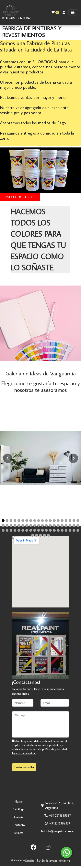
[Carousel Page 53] (50, 530)
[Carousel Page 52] (46, 530)
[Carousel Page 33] (50, 525)
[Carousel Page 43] (11, 530)
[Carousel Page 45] (18, 530)
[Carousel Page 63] (40, 535)
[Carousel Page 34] (54, 525)
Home (19, 801)
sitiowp (18, 833)
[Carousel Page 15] (58, 520)
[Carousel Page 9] (34, 520)
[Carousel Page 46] (22, 530)
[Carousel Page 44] (15, 530)
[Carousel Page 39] (74, 525)
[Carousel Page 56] (62, 530)
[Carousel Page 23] (11, 525)
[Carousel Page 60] (77, 530)
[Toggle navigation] (72, 12)
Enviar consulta (24, 767)
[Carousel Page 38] (70, 525)
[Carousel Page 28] (30, 525)
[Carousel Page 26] (22, 525)
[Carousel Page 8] (30, 520)
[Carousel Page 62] (36, 535)
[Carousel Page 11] (42, 520)
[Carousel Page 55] (58, 530)
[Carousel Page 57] (66, 530)
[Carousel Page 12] (46, 520)
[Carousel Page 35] (58, 525)
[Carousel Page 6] (22, 520)
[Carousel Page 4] (15, 520)
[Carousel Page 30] (38, 525)
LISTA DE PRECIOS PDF (20, 197)
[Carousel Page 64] (44, 535)
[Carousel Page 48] (30, 530)
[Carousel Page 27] (26, 525)
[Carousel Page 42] (7, 530)
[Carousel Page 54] (54, 530)
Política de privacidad (24, 753)
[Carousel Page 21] (3, 525)
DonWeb (29, 860)
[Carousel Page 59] (74, 530)
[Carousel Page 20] (77, 520)
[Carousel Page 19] (74, 520)
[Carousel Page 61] (32, 535)
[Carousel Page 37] (66, 525)
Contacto (19, 825)
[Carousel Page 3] (11, 520)
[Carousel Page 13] (50, 520)
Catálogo (19, 809)
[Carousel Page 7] (26, 520)
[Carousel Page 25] (18, 525)
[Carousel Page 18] (70, 520)
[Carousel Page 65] (48, 535)
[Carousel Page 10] (38, 520)
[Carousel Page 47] (26, 530)
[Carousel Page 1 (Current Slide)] (3, 520)
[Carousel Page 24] (15, 525)
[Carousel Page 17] (66, 520)
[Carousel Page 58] (70, 530)
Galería (18, 817)
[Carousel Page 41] (3, 530)
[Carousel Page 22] (7, 525)
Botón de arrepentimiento (53, 860)
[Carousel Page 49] (34, 530)
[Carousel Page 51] (42, 530)
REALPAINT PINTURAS (16, 18)
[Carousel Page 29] (34, 525)
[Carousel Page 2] (7, 520)
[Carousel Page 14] (54, 520)
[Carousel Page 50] (38, 530)
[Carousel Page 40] (77, 525)
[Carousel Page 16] (62, 520)
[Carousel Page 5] (18, 520)
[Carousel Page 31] (42, 525)
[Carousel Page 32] (46, 525)
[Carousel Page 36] (62, 525)
